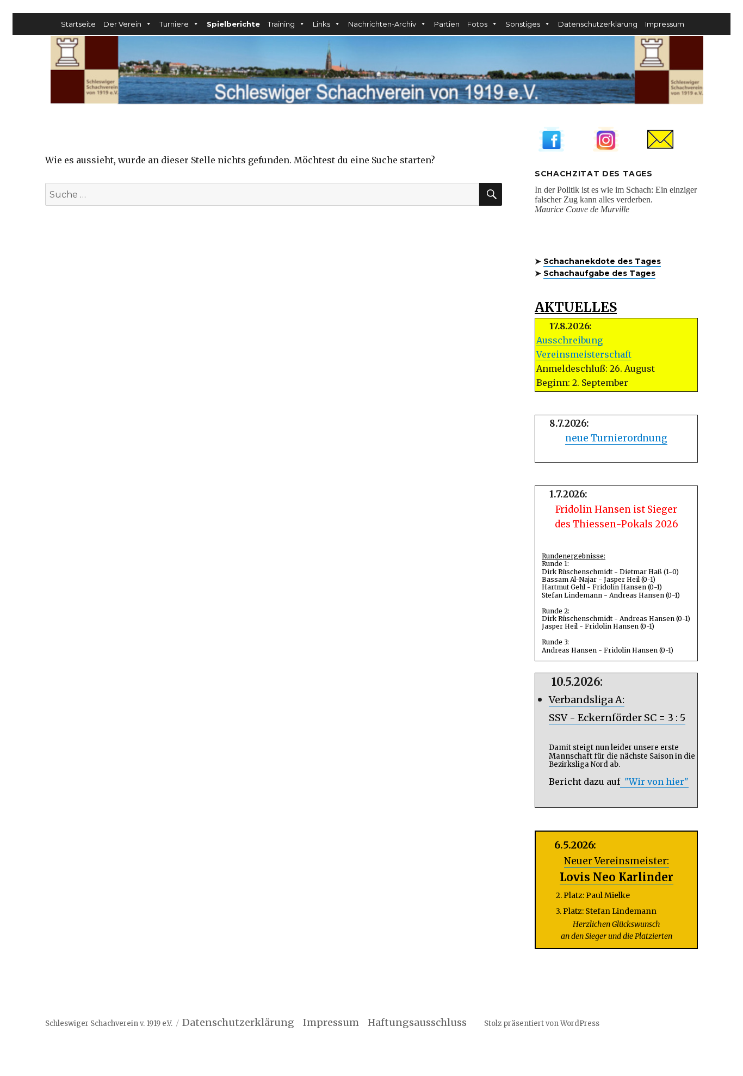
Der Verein (122, 24)
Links (321, 24)
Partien (447, 24)
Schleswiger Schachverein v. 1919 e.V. (108, 1023)
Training (281, 24)
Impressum (664, 24)
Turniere (174, 24)
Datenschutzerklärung (597, 24)
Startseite (78, 24)
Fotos (477, 24)
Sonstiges (522, 24)
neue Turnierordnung (616, 438)
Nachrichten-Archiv (382, 24)
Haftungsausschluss (424, 1022)
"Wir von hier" (654, 781)
